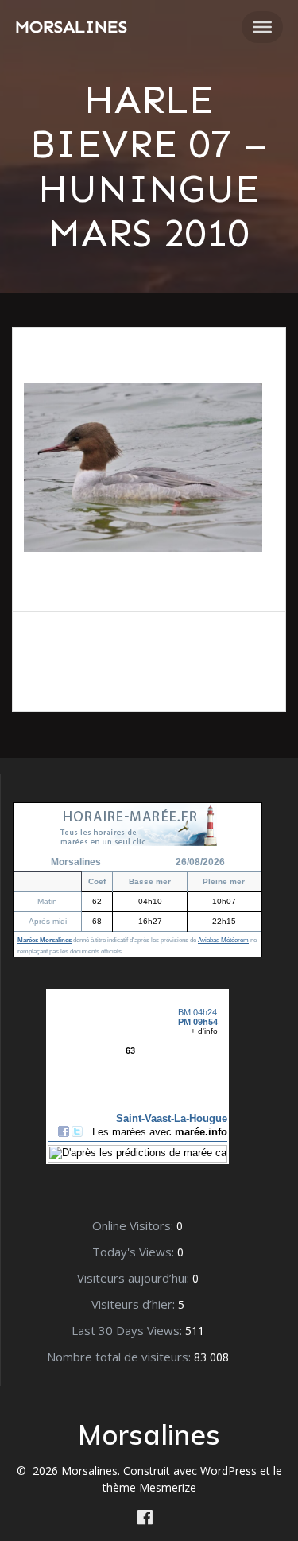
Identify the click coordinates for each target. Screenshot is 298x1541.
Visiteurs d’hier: (134, 1304)
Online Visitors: (134, 1225)
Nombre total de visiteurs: (120, 1356)
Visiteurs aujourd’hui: (134, 1278)
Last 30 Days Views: (128, 1330)
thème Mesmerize (149, 1487)
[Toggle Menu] (262, 27)
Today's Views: (134, 1252)
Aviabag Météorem (223, 940)
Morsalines (71, 27)
